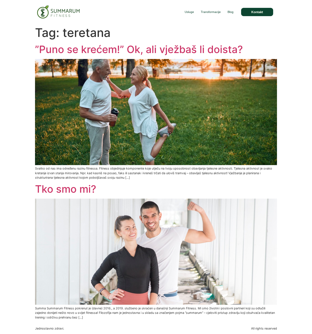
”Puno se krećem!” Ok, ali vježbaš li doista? (139, 49)
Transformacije (211, 12)
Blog (230, 12)
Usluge (189, 12)
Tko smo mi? (65, 189)
